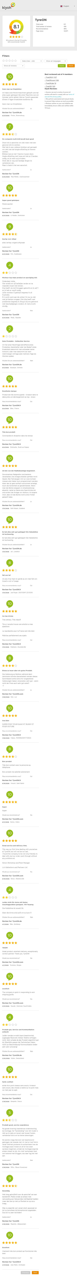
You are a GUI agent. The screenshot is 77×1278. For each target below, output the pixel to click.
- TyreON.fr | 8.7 (51, 77)
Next (35, 1272)
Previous (25, 1272)
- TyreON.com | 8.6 (52, 80)
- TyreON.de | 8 (50, 83)
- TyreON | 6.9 (50, 86)
